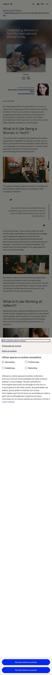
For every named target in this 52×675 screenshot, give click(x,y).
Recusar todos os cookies (26, 662)
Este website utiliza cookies (14, 340)
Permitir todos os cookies (26, 670)
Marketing (32, 368)
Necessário (10, 362)
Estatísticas (10, 368)
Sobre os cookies (9, 351)
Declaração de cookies (11, 346)
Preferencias (33, 362)
